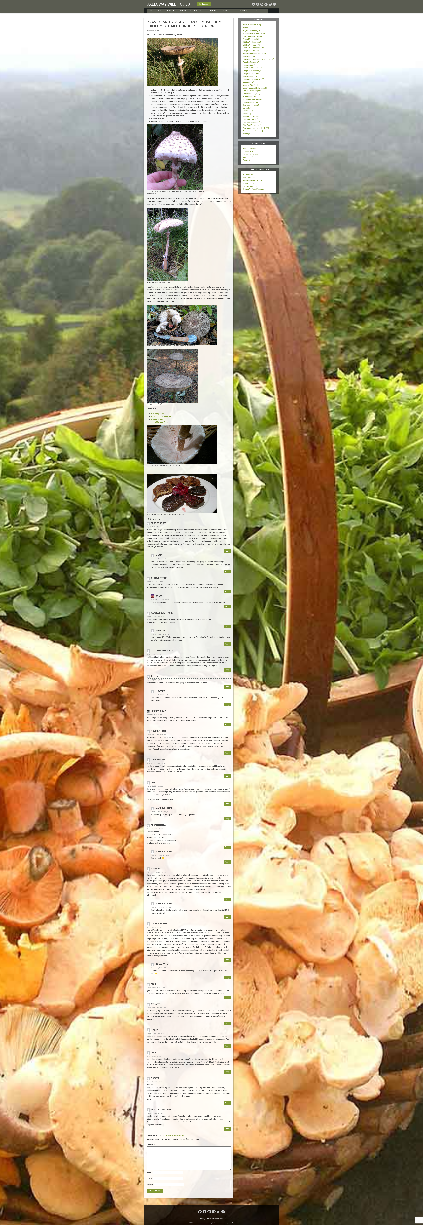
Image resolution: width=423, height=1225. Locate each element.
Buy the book (204, 4)
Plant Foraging (250, 96)
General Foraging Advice (253, 79)
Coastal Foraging (251, 39)
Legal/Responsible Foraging (255, 88)
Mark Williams (169, 1135)
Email (149, 1178)
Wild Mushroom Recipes (254, 131)
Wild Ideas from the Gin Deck (256, 128)
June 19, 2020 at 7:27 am (154, 715)
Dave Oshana (158, 731)
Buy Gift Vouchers (250, 186)
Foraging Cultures (251, 62)
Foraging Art (249, 56)
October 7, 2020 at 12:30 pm (159, 812)
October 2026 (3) (249, 151)
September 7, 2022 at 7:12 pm (156, 988)
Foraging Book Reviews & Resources (258, 59)
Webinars (182, 10)
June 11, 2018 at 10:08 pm (155, 582)
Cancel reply (180, 1135)
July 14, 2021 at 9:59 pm (154, 927)
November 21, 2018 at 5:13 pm (160, 599)
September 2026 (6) (250, 154)
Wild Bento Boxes (251, 119)
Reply (227, 551)
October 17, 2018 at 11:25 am (156, 616)
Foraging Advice (251, 51)
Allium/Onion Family (252, 25)
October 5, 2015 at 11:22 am (159, 559)
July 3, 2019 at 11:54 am (154, 654)
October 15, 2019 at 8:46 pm (155, 680)
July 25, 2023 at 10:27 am (154, 1056)
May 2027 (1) (248, 157)
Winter (247, 134)
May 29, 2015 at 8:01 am (154, 527)
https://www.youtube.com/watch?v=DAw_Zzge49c (210, 565)
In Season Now (248, 175)
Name (150, 1173)
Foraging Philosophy (252, 71)
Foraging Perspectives (253, 68)
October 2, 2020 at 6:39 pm (155, 786)
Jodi (153, 1052)
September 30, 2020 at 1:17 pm (156, 763)
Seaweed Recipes (251, 105)
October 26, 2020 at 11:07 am (156, 829)
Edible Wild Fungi (251, 45)
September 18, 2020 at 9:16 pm (156, 735)
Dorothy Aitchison (162, 650)
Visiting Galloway (251, 117)
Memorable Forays (251, 94)
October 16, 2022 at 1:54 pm (155, 1033)
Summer (248, 111)
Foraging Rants (250, 76)
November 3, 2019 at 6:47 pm (160, 634)
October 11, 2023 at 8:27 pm (155, 1082)
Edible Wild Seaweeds (253, 48)
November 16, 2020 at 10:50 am (156, 872)
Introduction (248, 82)
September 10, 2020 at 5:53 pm (160, 695)
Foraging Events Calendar (252, 180)
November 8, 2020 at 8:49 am (160, 855)
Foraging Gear (249, 65)
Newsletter (171, 10)
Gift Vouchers (228, 10)
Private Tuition (248, 183)
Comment (151, 1144)
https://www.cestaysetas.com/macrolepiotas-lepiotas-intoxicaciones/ (174, 892)
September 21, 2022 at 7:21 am (156, 1008)
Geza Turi (231, 1223)
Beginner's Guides (251, 31)
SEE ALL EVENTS (249, 148)
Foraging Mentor (213, 10)
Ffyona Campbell (161, 1109)
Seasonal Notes (250, 102)
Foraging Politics (251, 74)
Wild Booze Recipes (252, 122)
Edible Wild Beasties (252, 42)
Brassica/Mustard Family (254, 33)
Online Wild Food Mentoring (253, 189)
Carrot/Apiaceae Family (253, 36)
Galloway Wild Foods (168, 4)
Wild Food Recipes (252, 125)
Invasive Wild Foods (252, 85)
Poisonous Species (252, 99)
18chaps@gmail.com (159, 956)
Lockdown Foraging (252, 91)
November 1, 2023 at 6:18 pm (160, 968)
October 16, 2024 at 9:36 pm (155, 1113)
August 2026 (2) (249, 160)
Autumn (247, 28)
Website (150, 1184)
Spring (247, 108)
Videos (247, 114)
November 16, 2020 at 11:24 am (161, 907)
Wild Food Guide (249, 178)
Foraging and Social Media (254, 53)
